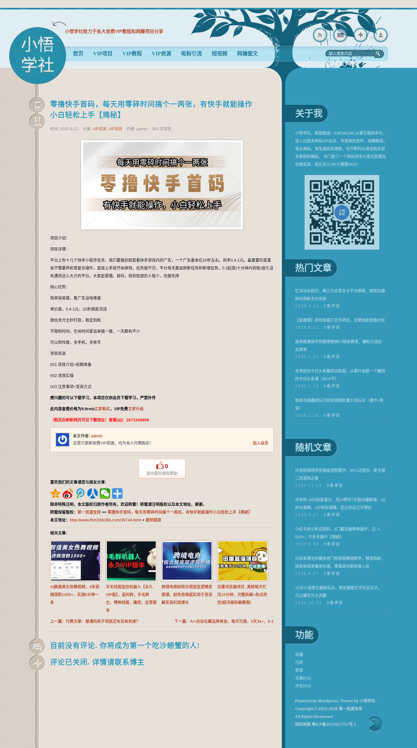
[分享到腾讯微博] (80, 493)
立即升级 (136, 409)
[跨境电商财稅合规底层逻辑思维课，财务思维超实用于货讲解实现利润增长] (187, 580)
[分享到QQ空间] (55, 493)
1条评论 (332, 306)
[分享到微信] (105, 493)
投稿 (299, 655)
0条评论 (332, 327)
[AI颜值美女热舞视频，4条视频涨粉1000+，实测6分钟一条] (75, 580)
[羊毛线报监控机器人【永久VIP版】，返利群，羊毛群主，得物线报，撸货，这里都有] (131, 580)
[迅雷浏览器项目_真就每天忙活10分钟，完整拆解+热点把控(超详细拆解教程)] (242, 580)
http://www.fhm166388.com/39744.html (105, 520)
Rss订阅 (320, 35)
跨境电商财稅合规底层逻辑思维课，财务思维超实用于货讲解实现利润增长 (187, 595)
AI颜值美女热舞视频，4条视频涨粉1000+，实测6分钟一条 (74, 595)
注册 (299, 662)
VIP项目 (103, 53)
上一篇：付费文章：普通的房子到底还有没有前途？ (95, 621)
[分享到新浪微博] (68, 493)
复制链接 (153, 520)
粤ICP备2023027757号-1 (334, 724)
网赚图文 (247, 53)
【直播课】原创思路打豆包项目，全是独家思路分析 (340, 320)
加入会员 (260, 443)
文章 (303, 678)
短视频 (219, 53)
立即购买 (102, 409)
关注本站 (360, 35)
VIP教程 (132, 53)
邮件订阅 (340, 35)
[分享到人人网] (92, 493)
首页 (78, 53)
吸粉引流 (191, 53)
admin (96, 436)
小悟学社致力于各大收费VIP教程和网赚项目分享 (114, 31)
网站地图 (303, 724)
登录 (380, 35)
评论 (303, 686)
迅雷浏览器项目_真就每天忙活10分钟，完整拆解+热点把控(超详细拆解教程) (242, 595)
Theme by (357, 701)
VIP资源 (161, 53)
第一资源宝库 (37, 58)
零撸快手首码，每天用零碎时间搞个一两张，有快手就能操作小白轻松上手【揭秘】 (180, 512)
